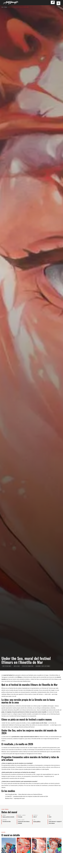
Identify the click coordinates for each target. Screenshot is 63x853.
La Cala (24, 749)
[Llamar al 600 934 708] (60, 845)
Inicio (2, 7)
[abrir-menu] (58, 3)
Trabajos (5, 7)
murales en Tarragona (26, 753)
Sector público (36, 821)
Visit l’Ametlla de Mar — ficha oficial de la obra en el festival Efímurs (23, 794)
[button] (59, 849)
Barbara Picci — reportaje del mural (14, 798)
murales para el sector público (32, 769)
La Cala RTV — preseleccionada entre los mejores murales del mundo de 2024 (26, 796)
